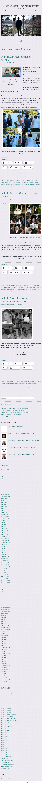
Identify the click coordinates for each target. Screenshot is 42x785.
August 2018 (4, 613)
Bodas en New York (6, 722)
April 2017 (3, 643)
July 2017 (3, 637)
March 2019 (4, 599)
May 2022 (4, 526)
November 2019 (5, 583)
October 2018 (5, 609)
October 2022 (5, 518)
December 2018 (5, 605)
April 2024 (4, 484)
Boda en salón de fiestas (12, 285)
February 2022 (5, 532)
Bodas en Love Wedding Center (28, 381)
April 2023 (4, 506)
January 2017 (4, 645)
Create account (5, 779)
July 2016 (3, 651)
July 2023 (3, 500)
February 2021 (5, 556)
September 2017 (5, 633)
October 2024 (5, 472)
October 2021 (5, 540)
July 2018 (3, 615)
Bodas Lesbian (5, 730)
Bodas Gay (4, 728)
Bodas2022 (4, 752)
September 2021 (5, 542)
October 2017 (5, 631)
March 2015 (4, 663)
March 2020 (4, 575)
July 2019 (3, 591)
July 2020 (3, 570)
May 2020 (4, 573)
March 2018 (4, 623)
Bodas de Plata (5, 702)
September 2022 (5, 520)
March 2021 (4, 554)
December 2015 (5, 653)
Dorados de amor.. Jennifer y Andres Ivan (13, 410)
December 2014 (5, 665)
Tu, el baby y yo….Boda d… (30, 433)
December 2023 (5, 490)
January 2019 (4, 603)
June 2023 (4, 502)
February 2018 (5, 625)
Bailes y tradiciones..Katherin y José (11, 414)
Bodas (21, 285)
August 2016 (4, 649)
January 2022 (4, 534)
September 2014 (5, 667)
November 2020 (5, 562)
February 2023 (5, 510)
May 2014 (3, 675)
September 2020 (5, 566)
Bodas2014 (4, 736)
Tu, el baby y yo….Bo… (14, 433)
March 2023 (4, 508)
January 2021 (4, 558)
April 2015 (3, 661)
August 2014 (4, 669)
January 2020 (5, 579)
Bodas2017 (4, 742)
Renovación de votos (7, 766)
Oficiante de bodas (6, 186)
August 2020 (4, 568)
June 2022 (4, 524)
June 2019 (3, 593)
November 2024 (5, 470)
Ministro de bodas (6, 762)
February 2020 (5, 577)
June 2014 (3, 673)
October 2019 (5, 585)
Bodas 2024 (4, 698)
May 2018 (3, 619)
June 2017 (3, 639)
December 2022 (5, 514)
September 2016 (5, 647)
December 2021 (5, 536)
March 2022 (4, 530)
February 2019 (5, 601)
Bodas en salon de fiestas (20, 289)
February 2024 (5, 488)
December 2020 (5, 560)
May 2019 (3, 595)
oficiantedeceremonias (7, 764)
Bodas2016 (4, 740)
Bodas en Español (25, 180)
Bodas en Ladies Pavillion (8, 714)
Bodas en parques (6, 724)
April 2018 (3, 621)
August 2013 (4, 681)
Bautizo (3, 692)
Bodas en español (10, 184)
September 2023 (5, 496)
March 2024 (4, 486)
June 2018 (3, 617)
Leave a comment (17, 186)
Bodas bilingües (5, 700)
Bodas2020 (4, 748)
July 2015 (3, 655)
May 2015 (3, 659)
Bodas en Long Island (21, 184)
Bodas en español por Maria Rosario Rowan (21, 7)
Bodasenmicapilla (20, 383)
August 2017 (4, 635)
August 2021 (4, 544)
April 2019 (3, 597)
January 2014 (4, 677)
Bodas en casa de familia (13, 180)
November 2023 (5, 492)
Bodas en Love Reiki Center (9, 718)
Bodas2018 (4, 744)
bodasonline (4, 758)
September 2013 (5, 679)
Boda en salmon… (18, 426)
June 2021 (3, 548)
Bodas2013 (7, 182)
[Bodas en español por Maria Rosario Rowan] (21, 25)
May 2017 (3, 641)
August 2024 (4, 476)
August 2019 (4, 589)
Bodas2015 (4, 738)
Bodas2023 (4, 754)
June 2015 (3, 657)
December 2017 (5, 627)
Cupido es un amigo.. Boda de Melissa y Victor (14, 408)
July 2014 (3, 671)
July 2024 (3, 478)
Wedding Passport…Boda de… (31, 440)
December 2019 (5, 581)
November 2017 (5, 629)
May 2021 (3, 550)
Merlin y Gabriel (5, 416)
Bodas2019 (4, 746)
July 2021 (3, 546)
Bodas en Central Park (7, 706)
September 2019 (5, 587)
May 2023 (4, 504)
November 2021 (5, 538)
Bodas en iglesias (6, 710)
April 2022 (4, 528)
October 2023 (5, 494)
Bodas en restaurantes (7, 726)
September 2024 (5, 474)
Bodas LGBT (4, 732)
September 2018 (5, 611)
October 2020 (5, 564)
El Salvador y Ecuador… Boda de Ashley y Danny (15, 412)
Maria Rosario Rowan (19, 62)
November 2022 (5, 516)
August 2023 (4, 498)
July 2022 (3, 522)
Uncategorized (5, 768)
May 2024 (4, 482)
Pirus (9, 426)
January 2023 (4, 512)
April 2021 (3, 552)
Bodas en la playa (6, 712)
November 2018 (5, 607)
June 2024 (4, 480)
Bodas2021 (4, 750)
